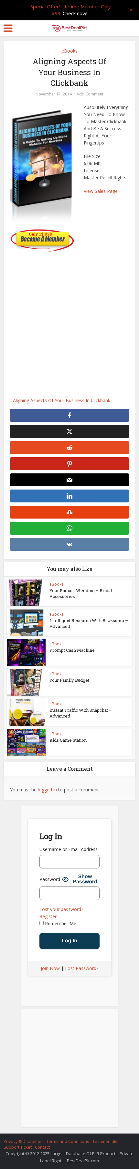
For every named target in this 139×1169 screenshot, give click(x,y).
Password (49, 879)
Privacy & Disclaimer (23, 1141)
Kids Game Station (68, 740)
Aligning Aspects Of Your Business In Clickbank (61, 400)
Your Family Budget (69, 680)
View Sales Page (101, 191)
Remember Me (60, 923)
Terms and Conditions (67, 1141)
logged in (47, 790)
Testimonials (104, 1141)
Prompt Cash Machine (72, 650)
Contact (42, 1147)
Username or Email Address (68, 849)
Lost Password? (81, 968)
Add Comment (90, 94)
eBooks (69, 51)
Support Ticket (18, 1147)
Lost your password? (61, 909)
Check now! (75, 13)
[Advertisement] (69, 321)
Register (48, 916)
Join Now (50, 968)
